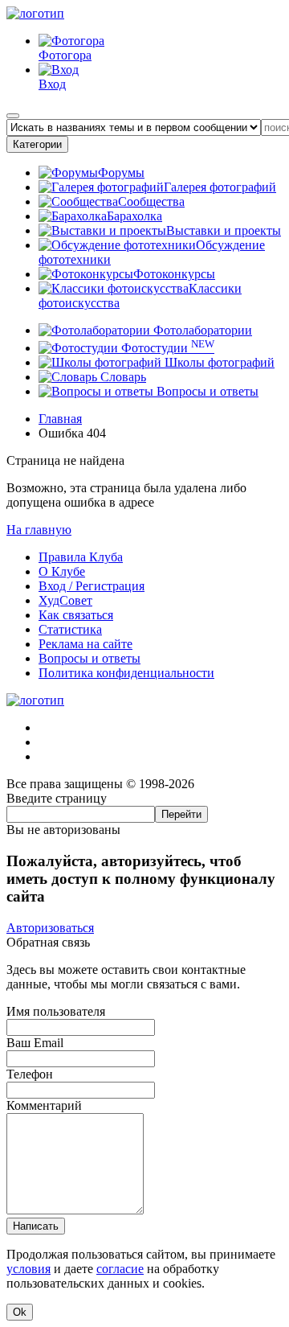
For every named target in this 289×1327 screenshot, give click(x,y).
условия (28, 1269)
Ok (19, 1312)
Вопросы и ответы (205, 391)
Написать (36, 1226)
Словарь (121, 377)
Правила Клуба (81, 557)
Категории (37, 144)
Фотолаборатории (201, 330)
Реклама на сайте (85, 644)
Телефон (29, 1074)
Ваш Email (34, 1043)
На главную (38, 529)
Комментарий (44, 1105)
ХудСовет (65, 600)
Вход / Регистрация (91, 586)
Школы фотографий (218, 362)
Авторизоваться (50, 928)
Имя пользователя (55, 1011)
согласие (120, 1269)
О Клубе (62, 571)
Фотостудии (166, 348)
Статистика (70, 629)
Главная (60, 418)
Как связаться (76, 615)
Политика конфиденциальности (126, 673)
